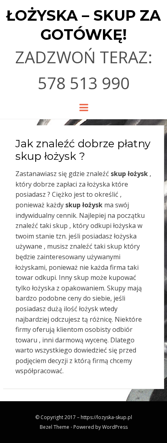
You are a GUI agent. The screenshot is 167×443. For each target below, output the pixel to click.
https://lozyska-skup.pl (106, 417)
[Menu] (83, 107)
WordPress (115, 427)
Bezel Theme (54, 427)
